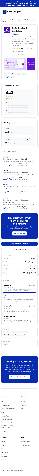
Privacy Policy (25, 441)
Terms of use (25, 445)
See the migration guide (19, 377)
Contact (23, 401)
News (3, 449)
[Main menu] (36, 12)
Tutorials (23, 405)
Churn (3, 401)
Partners (4, 460)
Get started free (19, 233)
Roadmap (4, 456)
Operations (16, 159)
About (3, 441)
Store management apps (18, 73)
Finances (15, 173)
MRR (2, 412)
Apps (8, 20)
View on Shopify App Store (19, 243)
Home (3, 20)
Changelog (4, 452)
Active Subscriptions (7, 408)
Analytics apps (9, 77)
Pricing (23, 408)
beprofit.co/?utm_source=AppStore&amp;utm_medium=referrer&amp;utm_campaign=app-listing (28, 262)
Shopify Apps (5, 431)
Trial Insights (5, 405)
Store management (17, 20)
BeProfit (33, 258)
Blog (2, 445)
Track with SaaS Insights (19, 249)
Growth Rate (5, 416)
